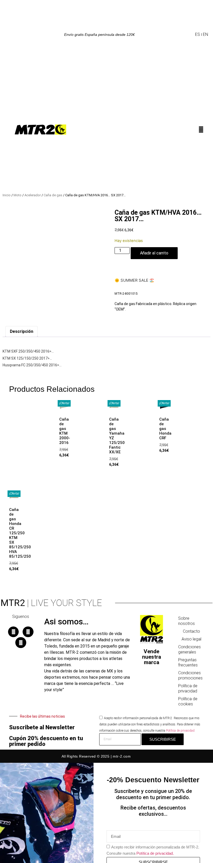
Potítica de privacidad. (180, 730)
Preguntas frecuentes (188, 662)
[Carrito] (206, 131)
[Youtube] (20, 642)
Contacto (191, 631)
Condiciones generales (189, 649)
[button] (191, 34)
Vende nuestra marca (151, 656)
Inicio (7, 195)
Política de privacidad (187, 688)
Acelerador (32, 195)
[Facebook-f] (13, 631)
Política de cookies (187, 701)
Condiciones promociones (190, 675)
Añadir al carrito (154, 253)
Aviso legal (191, 639)
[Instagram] (28, 631)
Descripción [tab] (21, 331)
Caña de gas (53, 195)
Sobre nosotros (186, 621)
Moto (18, 195)
